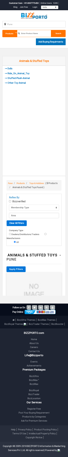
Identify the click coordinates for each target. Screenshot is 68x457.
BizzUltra (34, 376)
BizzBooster (57, 324)
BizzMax (34, 380)
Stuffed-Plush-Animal (19, 78)
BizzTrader (34, 394)
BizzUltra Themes (26, 320)
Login (35, 7)
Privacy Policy (25, 429)
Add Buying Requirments (50, 41)
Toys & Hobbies (36, 183)
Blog (15, 7)
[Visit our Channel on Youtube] (53, 307)
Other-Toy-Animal (17, 82)
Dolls (10, 68)
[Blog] (46, 307)
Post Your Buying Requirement (34, 412)
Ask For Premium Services (34, 420)
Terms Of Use (19, 433)
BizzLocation (34, 398)
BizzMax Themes (46, 320)
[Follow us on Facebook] (29, 307)
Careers (34, 347)
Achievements (34, 365)
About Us (34, 343)
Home (34, 339)
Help (13, 429)
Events (34, 361)
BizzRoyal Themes (14, 324)
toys (34, 276)
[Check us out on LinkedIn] (41, 307)
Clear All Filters (16, 223)
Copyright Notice (34, 437)
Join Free (24, 7)
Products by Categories (34, 416)
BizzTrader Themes (39, 324)
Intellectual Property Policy (42, 433)
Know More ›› (34, 290)
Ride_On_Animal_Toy (18, 73)
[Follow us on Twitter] (35, 307)
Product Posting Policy (45, 429)
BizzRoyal (34, 390)
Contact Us (34, 351)
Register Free (34, 408)
